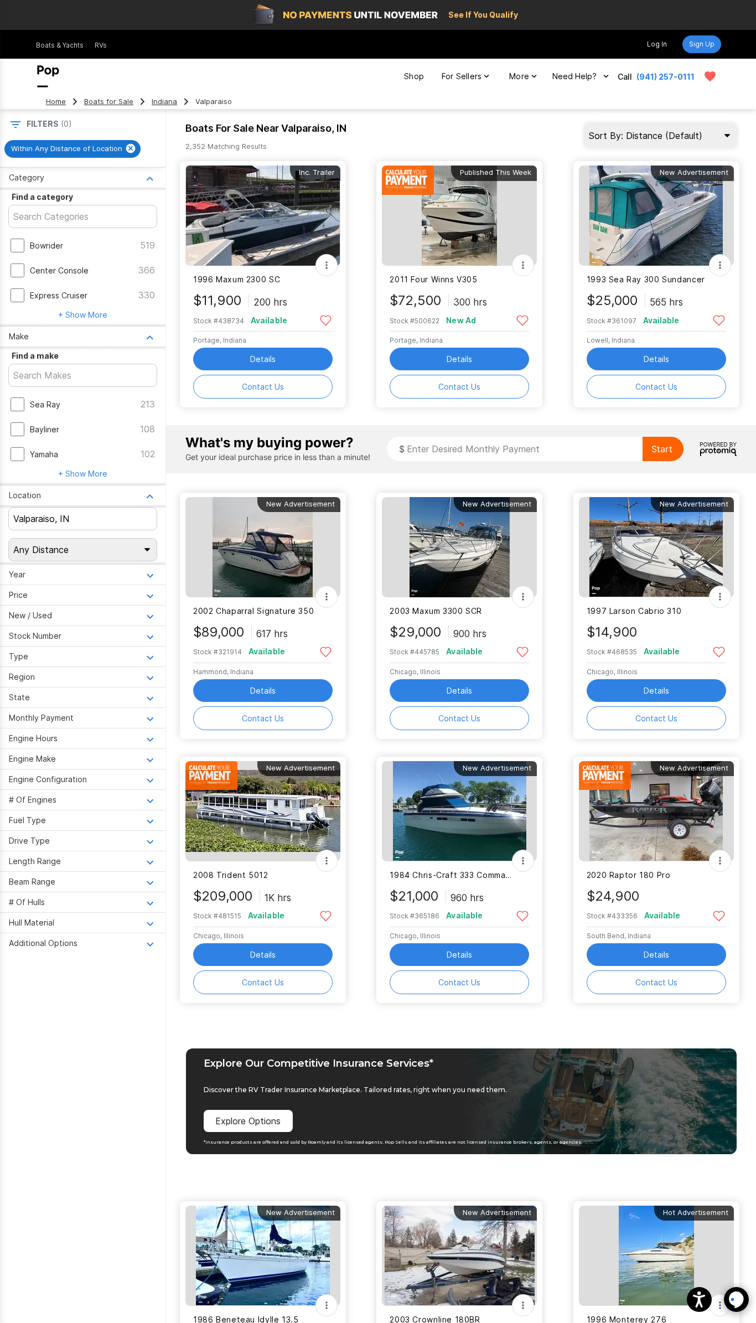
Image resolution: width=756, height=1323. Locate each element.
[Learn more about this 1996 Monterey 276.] (656, 1256)
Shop (414, 76)
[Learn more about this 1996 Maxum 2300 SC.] (262, 216)
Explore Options (248, 1120)
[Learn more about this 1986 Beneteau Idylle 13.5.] (262, 1256)
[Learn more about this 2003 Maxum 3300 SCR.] (459, 547)
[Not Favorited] (326, 320)
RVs (101, 45)
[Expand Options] (326, 265)
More (519, 76)
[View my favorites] (710, 76)
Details (263, 359)
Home (56, 101)
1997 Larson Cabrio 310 (634, 611)
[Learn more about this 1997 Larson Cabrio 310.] (656, 547)
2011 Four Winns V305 (433, 279)
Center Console (59, 270)
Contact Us (263, 386)
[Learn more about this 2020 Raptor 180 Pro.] (656, 811)
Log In (657, 44)
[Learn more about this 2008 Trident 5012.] (262, 811)
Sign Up (701, 44)
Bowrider (46, 245)
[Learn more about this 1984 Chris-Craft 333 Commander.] (459, 811)
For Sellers (461, 76)
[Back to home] (48, 76)
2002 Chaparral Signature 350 (253, 611)
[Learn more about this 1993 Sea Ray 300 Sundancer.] (656, 216)
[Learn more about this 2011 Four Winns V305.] (459, 216)
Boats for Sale (108, 101)
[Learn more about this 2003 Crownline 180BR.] (459, 1256)
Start (661, 448)
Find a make (35, 355)
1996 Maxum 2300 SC (236, 279)
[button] (699, 1299)
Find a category (42, 196)
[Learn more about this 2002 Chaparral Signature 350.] (262, 547)
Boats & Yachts (60, 45)
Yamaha (44, 454)
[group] (72, 149)
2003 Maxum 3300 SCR (436, 611)
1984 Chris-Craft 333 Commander (452, 875)
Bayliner (44, 429)
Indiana (164, 101)
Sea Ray (45, 404)
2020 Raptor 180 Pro (629, 875)
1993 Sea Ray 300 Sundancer (646, 279)
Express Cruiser (58, 295)
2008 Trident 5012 (230, 875)
